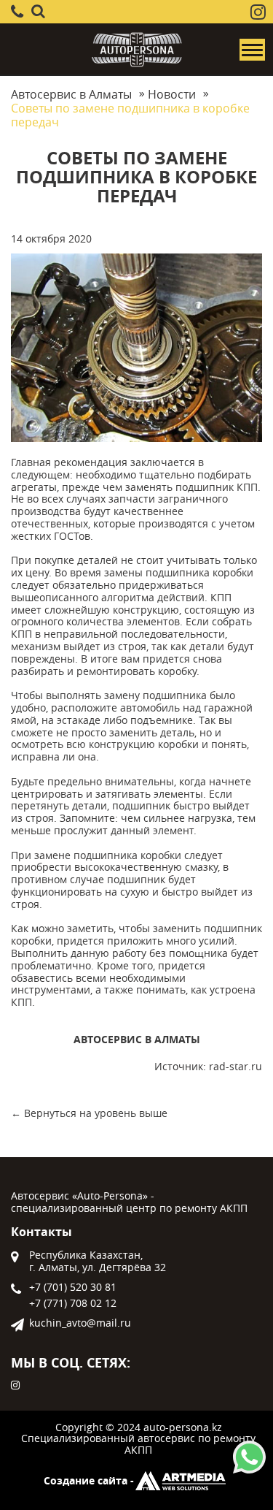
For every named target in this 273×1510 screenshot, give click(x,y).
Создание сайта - (89, 1481)
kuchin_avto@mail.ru (80, 1323)
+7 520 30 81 (72, 1287)
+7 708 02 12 (72, 1303)
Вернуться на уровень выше (95, 1113)
